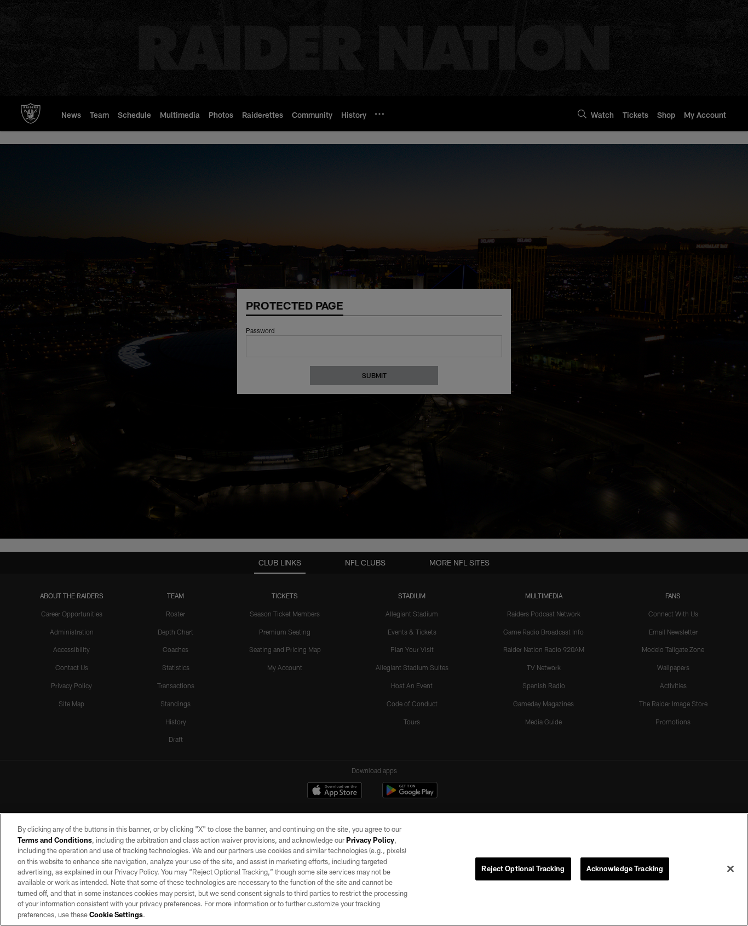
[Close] (730, 869)
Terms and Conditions (55, 840)
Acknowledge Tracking (625, 868)
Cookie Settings (116, 914)
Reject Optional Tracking (523, 868)
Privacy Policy (370, 840)
